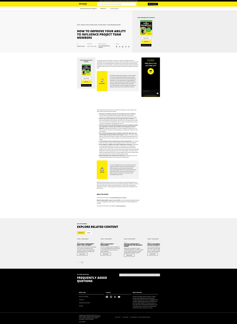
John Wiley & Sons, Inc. (94, 315)
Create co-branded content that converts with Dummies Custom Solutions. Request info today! (119, 0)
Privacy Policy (125, 317)
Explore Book (146, 38)
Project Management (121, 206)
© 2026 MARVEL (82, 321)
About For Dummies (83, 296)
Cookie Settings (134, 317)
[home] (83, 4)
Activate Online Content (84, 302)
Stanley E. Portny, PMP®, (114, 200)
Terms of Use (117, 317)
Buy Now (146, 41)
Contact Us (81, 299)
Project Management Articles (114, 24)
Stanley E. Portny (81, 46)
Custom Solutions (114, 8)
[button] (89, 9)
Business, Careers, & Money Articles (89, 24)
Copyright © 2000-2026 (83, 315)
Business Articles (102, 24)
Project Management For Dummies (104, 46)
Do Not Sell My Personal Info (144, 317)
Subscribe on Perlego (146, 45)
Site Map (81, 306)
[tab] (81, 232)
